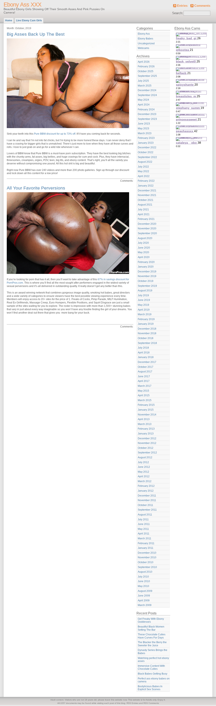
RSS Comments (151, 703)
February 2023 (146, 138)
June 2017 (144, 376)
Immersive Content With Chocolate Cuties (151, 667)
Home (8, 20)
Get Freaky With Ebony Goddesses (151, 620)
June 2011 (144, 524)
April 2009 (144, 600)
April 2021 (144, 214)
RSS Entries (132, 703)
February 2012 (146, 485)
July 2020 (143, 242)
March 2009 (144, 605)
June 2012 (144, 466)
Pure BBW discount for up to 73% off (54, 133)
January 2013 (146, 433)
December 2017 (147, 362)
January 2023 (146, 142)
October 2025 (145, 71)
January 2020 (146, 266)
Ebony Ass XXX (22, 4)
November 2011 (147, 500)
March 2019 (144, 314)
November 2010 (147, 557)
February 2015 (146, 404)
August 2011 (145, 514)
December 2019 (147, 271)
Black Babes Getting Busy (152, 673)
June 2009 (144, 595)
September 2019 (147, 285)
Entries (182, 5)
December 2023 (147, 114)
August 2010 (145, 571)
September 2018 (147, 343)
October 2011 (145, 505)
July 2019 (143, 295)
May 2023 (143, 128)
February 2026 (146, 66)
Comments (202, 5)
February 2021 (146, 219)
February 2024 (146, 109)
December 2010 (147, 552)
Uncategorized (146, 43)
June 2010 (144, 581)
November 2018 (147, 333)
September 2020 (147, 233)
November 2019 (147, 276)
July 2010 (143, 576)
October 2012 (145, 447)
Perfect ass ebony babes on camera (154, 680)
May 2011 (143, 528)
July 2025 (143, 80)
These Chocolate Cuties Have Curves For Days (151, 636)
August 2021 (145, 204)
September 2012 (147, 452)
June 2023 (144, 123)
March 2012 (144, 481)
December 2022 (147, 147)
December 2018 (147, 328)
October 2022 (145, 152)
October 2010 (145, 562)
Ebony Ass (144, 33)
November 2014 (147, 414)
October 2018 (145, 338)
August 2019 (145, 290)
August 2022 (145, 161)
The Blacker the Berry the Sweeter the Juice (152, 644)
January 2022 (146, 185)
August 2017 (145, 371)
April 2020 (144, 257)
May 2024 (143, 99)
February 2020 (146, 262)
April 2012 (144, 476)
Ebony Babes (145, 38)
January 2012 (146, 490)
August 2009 (145, 591)
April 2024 (144, 104)
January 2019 (146, 323)
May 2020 (143, 252)
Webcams (143, 48)
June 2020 (144, 247)
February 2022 (146, 180)
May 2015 (143, 390)
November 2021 (147, 195)
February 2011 (146, 543)
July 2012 (143, 462)
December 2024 (147, 90)
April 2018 (144, 352)
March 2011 (144, 538)
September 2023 (147, 119)
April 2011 (143, 533)
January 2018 (146, 357)
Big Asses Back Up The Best (36, 34)
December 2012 (147, 438)
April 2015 (144, 395)
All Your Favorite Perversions (36, 187)
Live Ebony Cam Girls (29, 20)
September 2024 (147, 95)
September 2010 (147, 567)
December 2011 (147, 495)
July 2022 (143, 166)
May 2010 (143, 586)
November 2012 (147, 443)
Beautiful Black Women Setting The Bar (151, 628)
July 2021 (143, 209)
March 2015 (144, 400)
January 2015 (146, 409)
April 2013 (144, 419)
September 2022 (147, 157)
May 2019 (143, 304)
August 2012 (145, 457)
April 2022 (144, 176)
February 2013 (146, 428)
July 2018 (143, 347)
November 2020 (147, 228)
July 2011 (143, 519)
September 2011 (147, 509)
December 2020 (147, 223)
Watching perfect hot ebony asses (153, 660)
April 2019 (144, 309)
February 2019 (146, 319)
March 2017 (144, 385)
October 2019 (145, 281)
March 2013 (144, 424)
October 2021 (145, 200)
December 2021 (147, 190)
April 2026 (144, 61)
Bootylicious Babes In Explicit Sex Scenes (150, 688)
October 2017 (145, 366)
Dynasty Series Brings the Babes (152, 652)
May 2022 (143, 171)
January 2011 (145, 547)
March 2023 (144, 133)
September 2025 (147, 75)
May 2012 (143, 471)
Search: (177, 13)
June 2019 (144, 300)
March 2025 (144, 85)
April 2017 (144, 381)
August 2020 (145, 238)
